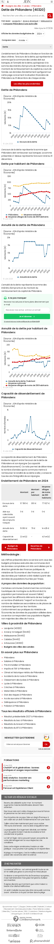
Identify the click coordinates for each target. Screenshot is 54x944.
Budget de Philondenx (12, 547)
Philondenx (36, 6)
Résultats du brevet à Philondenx (20, 724)
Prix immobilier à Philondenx (17, 665)
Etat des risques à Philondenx (18, 695)
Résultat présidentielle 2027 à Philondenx (23, 716)
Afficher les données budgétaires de (17, 33)
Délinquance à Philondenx (16, 702)
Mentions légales (45, 911)
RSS (26, 911)
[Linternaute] (14, 930)
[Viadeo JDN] (40, 935)
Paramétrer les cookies (41, 909)
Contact (48, 906)
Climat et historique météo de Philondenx (24, 672)
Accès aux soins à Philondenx (18, 698)
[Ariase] (14, 941)
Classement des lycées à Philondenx (21, 680)
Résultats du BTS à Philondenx (18, 728)
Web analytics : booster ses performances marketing (17, 778)
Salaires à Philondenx (14, 661)
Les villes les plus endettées (27, 84)
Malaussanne (46, 21)
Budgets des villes (13, 6)
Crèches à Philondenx (14, 687)
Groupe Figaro (17, 914)
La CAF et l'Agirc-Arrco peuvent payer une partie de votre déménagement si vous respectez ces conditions (26, 840)
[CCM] (40, 925)
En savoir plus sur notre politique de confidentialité (22, 321)
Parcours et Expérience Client (18, 787)
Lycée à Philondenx (13, 683)
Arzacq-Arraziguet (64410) (17, 632)
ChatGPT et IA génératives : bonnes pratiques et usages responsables (21, 768)
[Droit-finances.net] (40, 930)
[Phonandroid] (40, 941)
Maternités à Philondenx (15, 691)
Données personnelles (23, 909)
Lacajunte (16, 21)
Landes (27, 6)
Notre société (31, 906)
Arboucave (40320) (13, 643)
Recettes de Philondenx (36, 547)
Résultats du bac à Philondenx (18, 720)
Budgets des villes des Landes (19, 647)
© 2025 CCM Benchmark (33, 914)
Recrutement (9, 909)
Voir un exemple (44, 749)
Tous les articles (17, 911)
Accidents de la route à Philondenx (20, 676)
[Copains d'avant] (14, 935)
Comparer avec (8, 40)
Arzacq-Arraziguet (30, 21)
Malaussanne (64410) (14, 636)
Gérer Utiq (6, 911)
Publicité (41, 906)
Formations (11, 760)
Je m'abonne (25, 316)
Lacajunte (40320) (13, 628)
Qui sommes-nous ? (10, 906)
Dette (5, 47)
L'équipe (22, 906)
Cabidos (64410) (12, 639)
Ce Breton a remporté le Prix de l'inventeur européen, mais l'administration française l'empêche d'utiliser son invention (26, 878)
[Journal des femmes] (14, 925)
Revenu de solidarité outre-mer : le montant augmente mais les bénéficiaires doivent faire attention (23, 805)
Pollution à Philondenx (14, 706)
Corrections (33, 911)
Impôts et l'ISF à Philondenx (17, 669)
